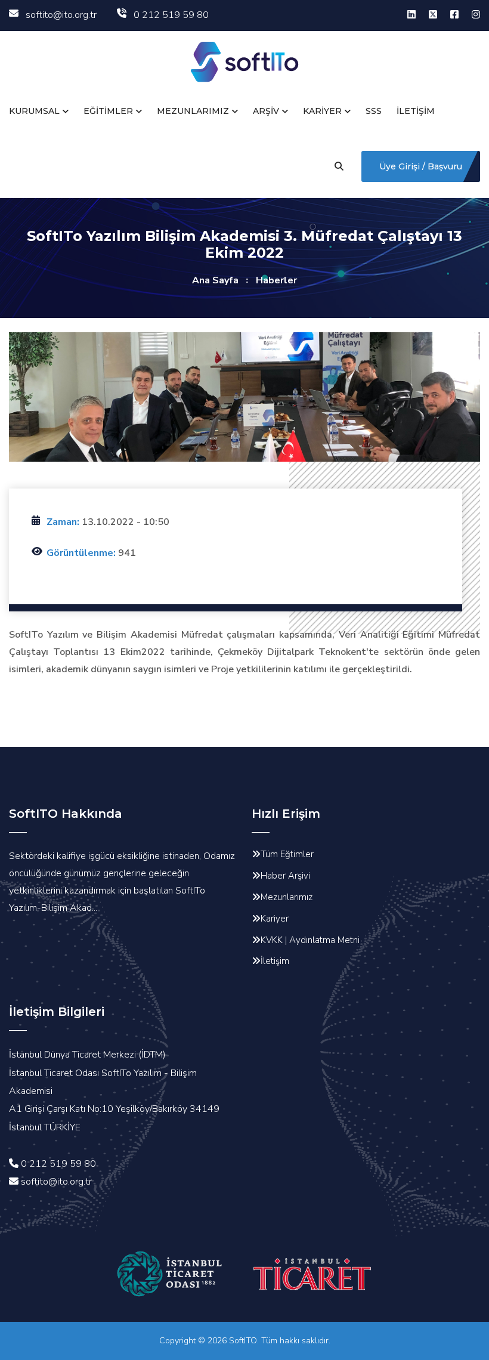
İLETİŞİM (416, 111)
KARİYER (322, 111)
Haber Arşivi (285, 876)
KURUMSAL (34, 111)
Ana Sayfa (215, 280)
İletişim (275, 961)
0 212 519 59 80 (171, 14)
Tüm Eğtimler (287, 854)
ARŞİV (266, 111)
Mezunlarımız (286, 897)
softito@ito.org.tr (61, 14)
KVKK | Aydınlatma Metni (310, 940)
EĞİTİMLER (108, 111)
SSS (374, 111)
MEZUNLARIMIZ (193, 111)
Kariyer (275, 919)
